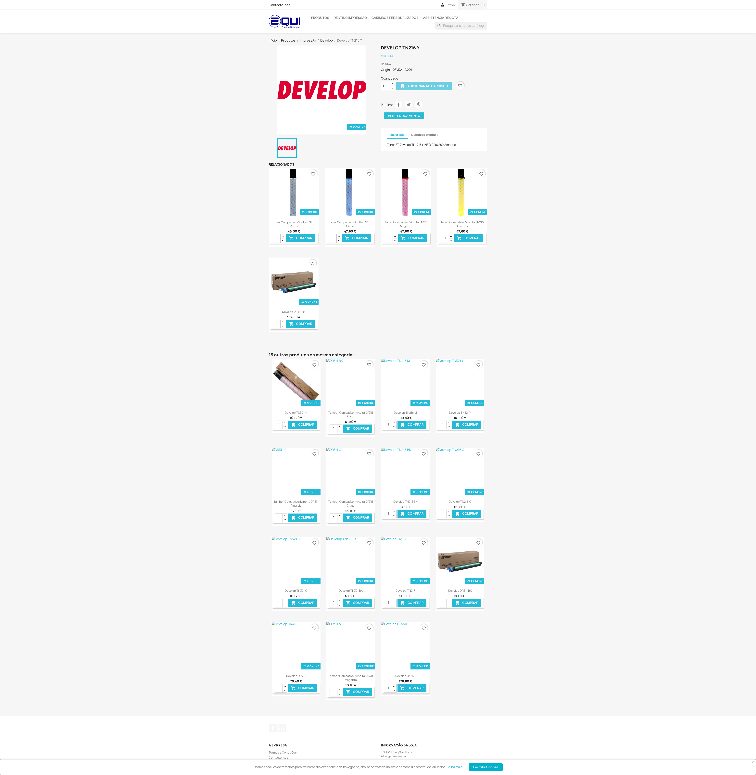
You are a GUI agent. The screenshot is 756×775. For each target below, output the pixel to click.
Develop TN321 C (296, 590)
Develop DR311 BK (294, 312)
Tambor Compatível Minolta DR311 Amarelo (296, 503)
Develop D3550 (405, 676)
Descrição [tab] (397, 135)
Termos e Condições (283, 752)
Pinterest (418, 104)
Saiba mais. (455, 767)
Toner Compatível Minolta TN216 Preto (293, 224)
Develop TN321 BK (351, 590)
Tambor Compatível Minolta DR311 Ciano (350, 503)
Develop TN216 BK (405, 501)
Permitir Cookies (485, 767)
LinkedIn (282, 728)
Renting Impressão (350, 18)
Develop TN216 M (405, 412)
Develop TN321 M (296, 412)
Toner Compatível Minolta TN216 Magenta (406, 224)
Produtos (320, 18)
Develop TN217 (405, 590)
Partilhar (398, 104)
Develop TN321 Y (460, 412)
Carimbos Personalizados (395, 18)
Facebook (273, 728)
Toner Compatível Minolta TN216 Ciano (350, 224)
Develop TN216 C (460, 501)
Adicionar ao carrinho (424, 85)
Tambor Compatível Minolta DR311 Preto (350, 414)
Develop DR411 (296, 676)
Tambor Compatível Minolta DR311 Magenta (350, 678)
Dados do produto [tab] (424, 135)
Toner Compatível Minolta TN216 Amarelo (462, 224)
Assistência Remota (440, 18)
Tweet (408, 104)
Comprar (300, 238)
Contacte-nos (279, 5)
